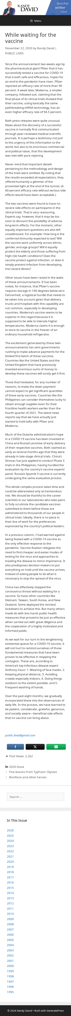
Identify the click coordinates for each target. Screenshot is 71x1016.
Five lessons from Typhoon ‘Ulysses (33, 772)
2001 (10, 961)
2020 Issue (16, 767)
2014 (10, 893)
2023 (10, 846)
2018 (10, 872)
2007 (10, 929)
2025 (10, 836)
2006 (10, 935)
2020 (10, 862)
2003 (10, 950)
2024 (10, 841)
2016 (10, 882)
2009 (10, 919)
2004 (10, 945)
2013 (10, 898)
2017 (10, 877)
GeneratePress (55, 1010)
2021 (10, 856)
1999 (10, 971)
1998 (10, 976)
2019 (10, 867)
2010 (10, 914)
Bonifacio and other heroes (28, 777)
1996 (10, 987)
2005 (10, 940)
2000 (10, 966)
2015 (10, 888)
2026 (10, 830)
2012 (10, 903)
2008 (10, 924)
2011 (10, 909)
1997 (10, 982)
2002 (10, 955)
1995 (10, 992)
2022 (10, 851)
